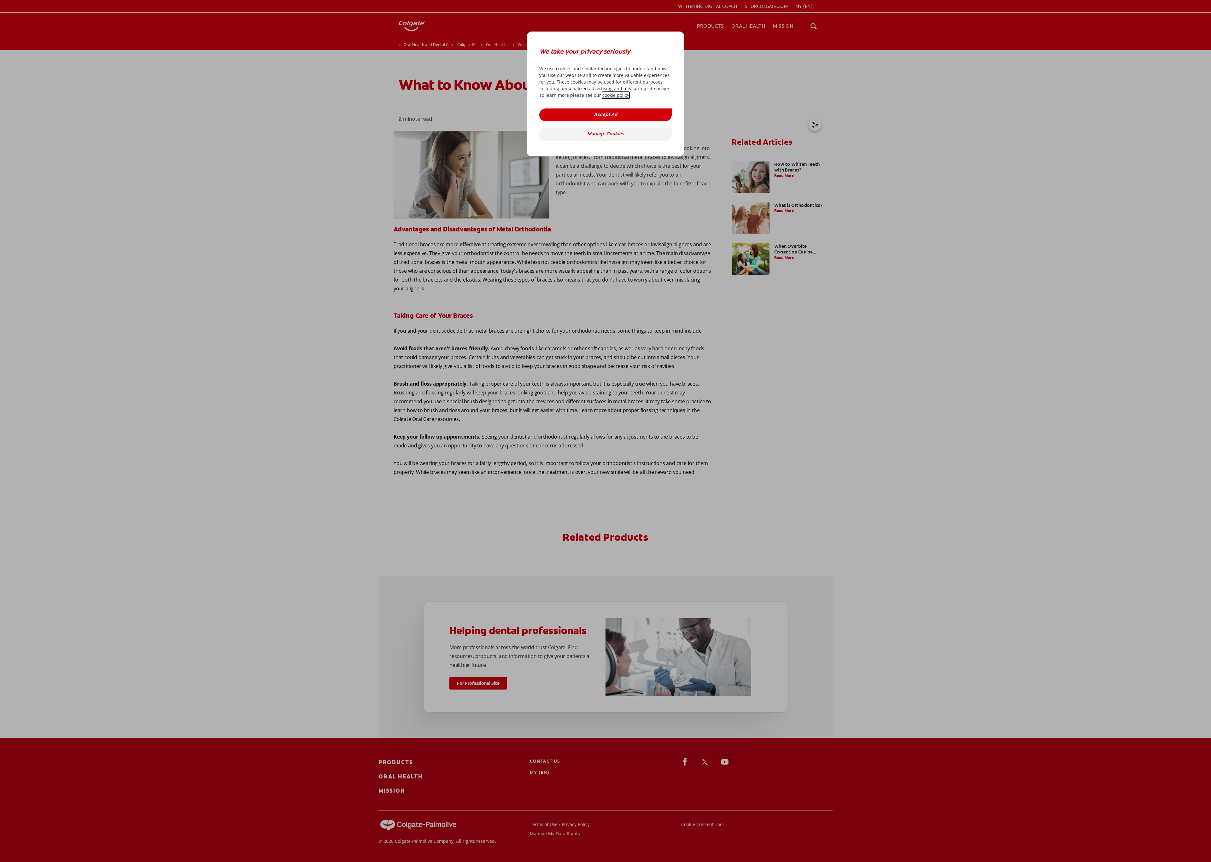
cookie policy (615, 95)
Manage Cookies (605, 134)
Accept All (605, 115)
